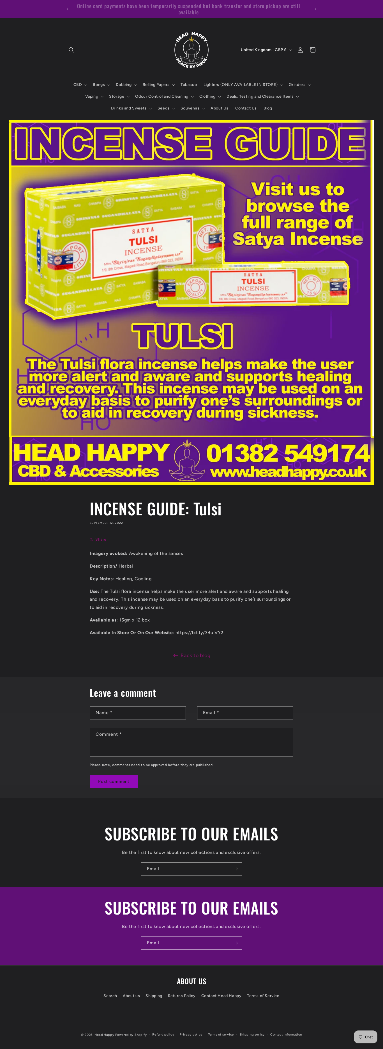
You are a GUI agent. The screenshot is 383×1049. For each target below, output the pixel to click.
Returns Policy (182, 995)
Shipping (154, 995)
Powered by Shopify (131, 1035)
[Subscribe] (235, 869)
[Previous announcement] (67, 9)
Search (110, 995)
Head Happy (104, 1035)
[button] (71, 50)
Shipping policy (252, 1034)
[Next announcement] (316, 9)
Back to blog (196, 655)
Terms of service (221, 1034)
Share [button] (101, 539)
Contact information (286, 1034)
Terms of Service (263, 995)
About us (131, 995)
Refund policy (163, 1034)
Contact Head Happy (221, 995)
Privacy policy (191, 1034)
